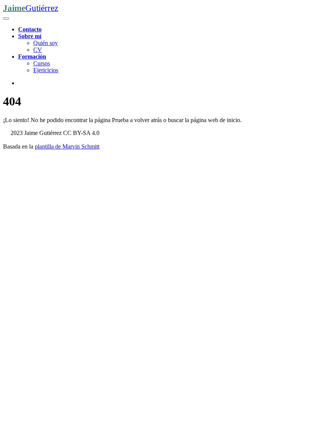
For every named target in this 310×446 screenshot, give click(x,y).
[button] (29, 36)
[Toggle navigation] (6, 18)
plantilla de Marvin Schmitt (67, 146)
